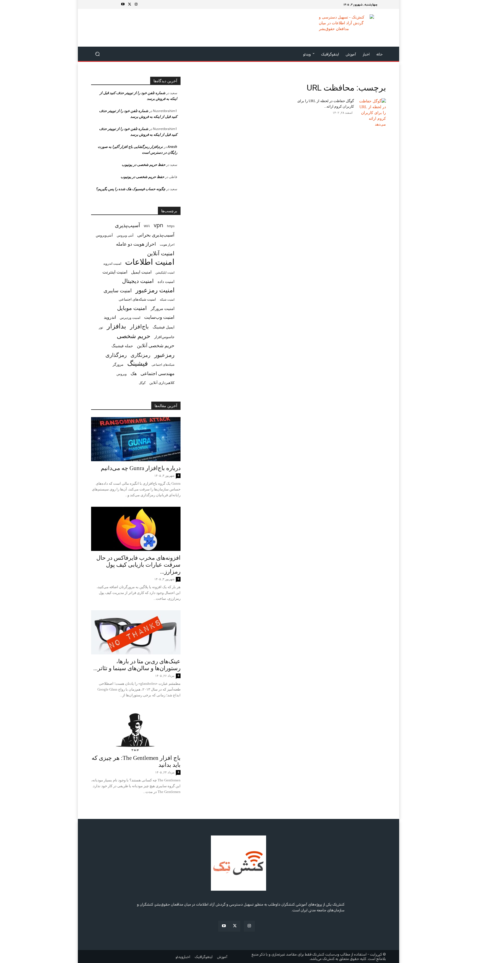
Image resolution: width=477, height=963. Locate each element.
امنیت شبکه (167, 299)
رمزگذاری (116, 355)
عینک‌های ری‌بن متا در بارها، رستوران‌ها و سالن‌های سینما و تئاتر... (137, 665)
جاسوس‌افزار (164, 336)
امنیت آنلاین (160, 253)
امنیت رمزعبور (155, 290)
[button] (97, 53)
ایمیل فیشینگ (163, 327)
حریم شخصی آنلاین (155, 345)
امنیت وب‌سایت (159, 317)
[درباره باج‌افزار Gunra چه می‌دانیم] (136, 439)
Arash (172, 146)
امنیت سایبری (118, 290)
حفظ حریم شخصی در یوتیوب (143, 164)
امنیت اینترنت (114, 272)
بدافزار (116, 326)
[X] (129, 4)
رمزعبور (164, 354)
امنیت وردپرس (130, 317)
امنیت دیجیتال (138, 281)
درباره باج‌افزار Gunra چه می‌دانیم (141, 468)
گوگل (142, 383)
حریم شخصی (133, 336)
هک (134, 373)
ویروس (121, 374)
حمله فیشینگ (122, 345)
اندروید (110, 317)
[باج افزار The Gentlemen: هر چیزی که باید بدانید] (136, 729)
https (170, 226)
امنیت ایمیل (141, 272)
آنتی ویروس (125, 235)
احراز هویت (167, 244)
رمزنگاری (140, 355)
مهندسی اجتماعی (157, 373)
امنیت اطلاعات (149, 262)
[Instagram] (136, 4)
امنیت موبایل (132, 308)
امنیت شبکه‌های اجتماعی (137, 299)
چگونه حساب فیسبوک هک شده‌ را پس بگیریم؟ (130, 188)
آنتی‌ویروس (104, 235)
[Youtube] (123, 4)
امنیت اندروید (112, 263)
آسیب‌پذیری (127, 225)
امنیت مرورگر (162, 308)
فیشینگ (137, 363)
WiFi (147, 226)
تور (101, 327)
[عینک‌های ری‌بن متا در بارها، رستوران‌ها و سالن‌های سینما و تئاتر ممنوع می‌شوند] (136, 632)
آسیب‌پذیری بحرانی (155, 235)
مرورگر (118, 364)
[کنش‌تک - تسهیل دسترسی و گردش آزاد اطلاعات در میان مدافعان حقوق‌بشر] (346, 27)
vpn (158, 225)
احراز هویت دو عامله (136, 244)
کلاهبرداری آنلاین (161, 382)
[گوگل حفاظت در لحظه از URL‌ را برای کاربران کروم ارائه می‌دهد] (372, 112)
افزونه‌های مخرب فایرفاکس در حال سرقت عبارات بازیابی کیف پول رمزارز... (138, 565)
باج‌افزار (139, 326)
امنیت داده (166, 281)
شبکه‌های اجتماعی (163, 365)
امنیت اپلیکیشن (164, 272)
